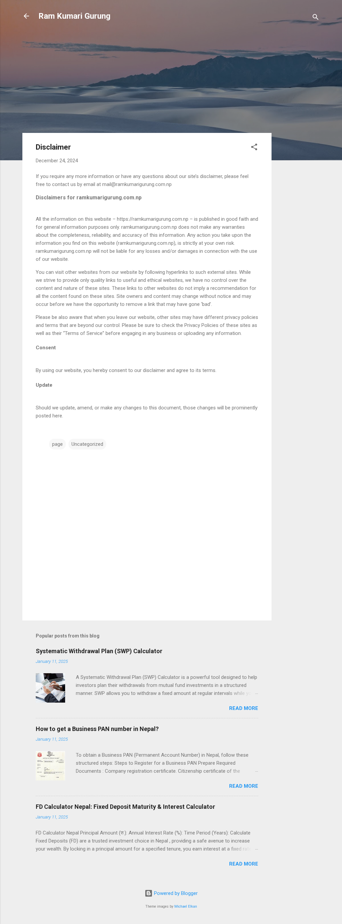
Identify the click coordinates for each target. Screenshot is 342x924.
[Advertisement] (298, 134)
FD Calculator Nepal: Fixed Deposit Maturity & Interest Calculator (125, 806)
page (57, 444)
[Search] (316, 18)
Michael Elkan (185, 906)
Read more (243, 708)
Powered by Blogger (175, 893)
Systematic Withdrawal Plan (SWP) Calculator (99, 651)
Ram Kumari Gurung (74, 16)
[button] (254, 148)
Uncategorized (87, 444)
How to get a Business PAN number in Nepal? (97, 728)
